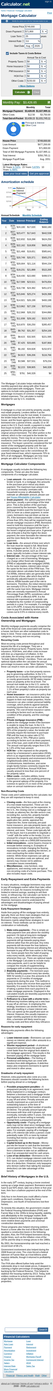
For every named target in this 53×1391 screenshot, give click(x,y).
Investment (31, 1350)
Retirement (31, 1347)
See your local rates (15, 173)
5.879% (36, 167)
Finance (7, 1357)
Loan (28, 1341)
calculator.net (32, 1386)
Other (44, 1375)
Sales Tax (30, 1366)
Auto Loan (8, 1344)
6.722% (16, 167)
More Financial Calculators (10, 1370)
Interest (29, 1344)
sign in (48, 1)
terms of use (27, 1383)
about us (5, 1383)
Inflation (29, 1353)
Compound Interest (35, 1360)
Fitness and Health (24, 1375)
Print (49, 13)
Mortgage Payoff (33, 1357)
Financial (10, 1375)
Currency (8, 1353)
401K (28, 1363)
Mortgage (8, 1341)
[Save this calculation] (48, 102)
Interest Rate (10, 1366)
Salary (7, 1363)
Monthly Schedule (32, 215)
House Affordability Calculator (25, 497)
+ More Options (26, 86)
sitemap (15, 1383)
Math (37, 1375)
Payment (8, 1347)
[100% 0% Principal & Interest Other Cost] (26, 137)
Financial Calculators (17, 1336)
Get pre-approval (39, 173)
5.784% (13, 170)
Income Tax (9, 1360)
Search (43, 1329)
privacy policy (42, 1383)
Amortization (9, 1350)
